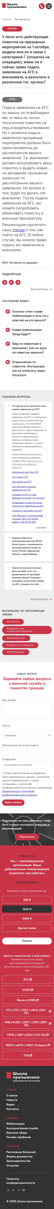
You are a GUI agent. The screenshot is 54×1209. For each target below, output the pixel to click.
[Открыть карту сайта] (49, 6)
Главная (6, 19)
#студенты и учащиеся (20, 645)
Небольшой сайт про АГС (25, 472)
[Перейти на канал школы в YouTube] (23, 1190)
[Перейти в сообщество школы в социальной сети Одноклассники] (8, 1190)
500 (25, 899)
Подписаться (27, 836)
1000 (26, 909)
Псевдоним (9, 759)
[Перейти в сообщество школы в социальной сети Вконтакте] (13, 1190)
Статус (6, 725)
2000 (25, 918)
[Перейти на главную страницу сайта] (14, 6)
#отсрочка (13, 621)
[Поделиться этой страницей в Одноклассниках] (4, 282)
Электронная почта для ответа (20, 745)
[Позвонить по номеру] (41, 6)
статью (19, 229)
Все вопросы (22, 19)
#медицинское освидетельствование (20, 630)
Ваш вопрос (9, 700)
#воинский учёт (16, 638)
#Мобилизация (15, 652)
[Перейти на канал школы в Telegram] (18, 1190)
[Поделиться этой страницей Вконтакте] (11, 282)
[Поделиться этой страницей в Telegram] (17, 282)
